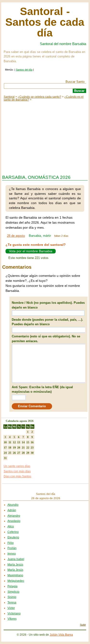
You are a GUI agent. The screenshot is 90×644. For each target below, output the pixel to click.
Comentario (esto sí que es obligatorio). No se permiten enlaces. (46, 339)
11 (10, 442)
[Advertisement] (45, 136)
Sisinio (11, 597)
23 (32, 447)
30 (32, 452)
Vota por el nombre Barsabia (30, 251)
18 (9, 447)
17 (5, 447)
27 (18, 452)
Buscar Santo (75, 81)
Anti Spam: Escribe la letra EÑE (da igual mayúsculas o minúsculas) (42, 389)
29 (27, 452)
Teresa (11, 602)
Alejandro (13, 515)
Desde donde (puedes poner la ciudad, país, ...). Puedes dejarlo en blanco (47, 322)
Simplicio (13, 591)
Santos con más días (17, 471)
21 (23, 447)
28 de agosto (16, 235)
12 (14, 442)
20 (18, 447)
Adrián (11, 510)
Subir (83, 624)
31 (5, 458)
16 (32, 442)
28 (23, 452)
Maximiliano (15, 575)
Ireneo (11, 553)
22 (27, 447)
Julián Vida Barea (61, 634)
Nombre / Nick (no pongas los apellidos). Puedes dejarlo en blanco (48, 305)
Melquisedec (15, 580)
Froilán (12, 548)
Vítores (12, 618)
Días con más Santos (17, 476)
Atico (10, 526)
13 (18, 442)
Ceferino (13, 532)
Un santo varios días (17, 466)
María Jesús (15, 564)
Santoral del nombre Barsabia (63, 44)
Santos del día (24, 69)
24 (5, 452)
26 (14, 452)
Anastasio (13, 521)
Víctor (11, 608)
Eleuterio (13, 537)
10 (5, 442)
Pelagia (12, 586)
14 (23, 442)
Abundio (12, 504)
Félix (10, 543)
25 (9, 452)
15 (27, 442)
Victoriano (14, 613)
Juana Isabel (15, 559)
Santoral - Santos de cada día (44, 22)
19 (14, 447)
